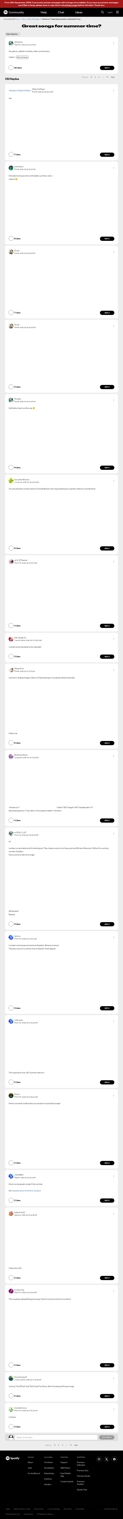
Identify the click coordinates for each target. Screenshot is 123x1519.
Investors (48, 1479)
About (30, 1462)
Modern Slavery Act (13, 1514)
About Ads (68, 1509)
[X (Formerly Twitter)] (107, 1459)
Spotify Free (82, 1489)
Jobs (30, 1467)
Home (17, 19)
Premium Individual (81, 1463)
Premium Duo (82, 1470)
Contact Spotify (67, 1481)
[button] (114, 43)
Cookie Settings (53, 1509)
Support (63, 1462)
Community (16, 12)
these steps (71, 5)
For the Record (34, 1473)
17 (108, 77)
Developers (49, 1467)
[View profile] (11, 43)
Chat (61, 12)
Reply (107, 68)
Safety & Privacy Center (22, 1509)
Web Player (65, 1467)
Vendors (47, 1484)
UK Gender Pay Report (45, 1514)
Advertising (49, 1473)
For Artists (48, 1462)
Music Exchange (33, 19)
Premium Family (83, 1476)
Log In (110, 12)
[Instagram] (99, 1459)
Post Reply (107, 1437)
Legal (8, 1509)
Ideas (78, 12)
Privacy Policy (39, 1509)
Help (44, 12)
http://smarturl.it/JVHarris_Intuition (26, 1190)
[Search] (102, 12)
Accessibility (79, 1509)
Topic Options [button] (11, 34)
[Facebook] (114, 1459)
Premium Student (81, 1482)
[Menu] (117, 12)
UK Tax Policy (28, 1514)
